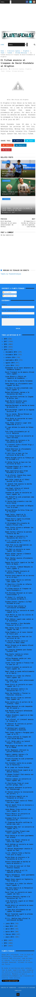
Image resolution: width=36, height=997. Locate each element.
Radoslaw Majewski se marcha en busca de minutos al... (19, 406)
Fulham (10, 53)
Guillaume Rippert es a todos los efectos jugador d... (18, 467)
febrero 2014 (11, 934)
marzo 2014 (10, 932)
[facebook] (27, 2)
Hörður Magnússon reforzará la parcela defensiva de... (16, 751)
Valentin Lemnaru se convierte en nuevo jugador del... (18, 779)
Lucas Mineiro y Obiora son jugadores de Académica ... (16, 377)
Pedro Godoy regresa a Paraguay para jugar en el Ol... (19, 733)
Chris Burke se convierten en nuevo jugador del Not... (18, 419)
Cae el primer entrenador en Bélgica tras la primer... (19, 506)
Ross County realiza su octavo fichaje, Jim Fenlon (16, 655)
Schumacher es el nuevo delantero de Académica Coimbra (19, 368)
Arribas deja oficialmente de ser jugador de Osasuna (18, 910)
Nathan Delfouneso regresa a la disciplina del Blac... (17, 393)
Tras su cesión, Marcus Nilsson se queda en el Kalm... (18, 415)
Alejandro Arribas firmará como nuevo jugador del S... (17, 832)
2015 (6, 347)
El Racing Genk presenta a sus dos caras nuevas (18, 502)
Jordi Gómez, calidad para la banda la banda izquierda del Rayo (17, 209)
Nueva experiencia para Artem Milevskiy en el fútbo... (16, 471)
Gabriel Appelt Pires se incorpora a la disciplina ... (19, 806)
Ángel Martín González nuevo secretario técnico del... (16, 402)
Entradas (7, 292)
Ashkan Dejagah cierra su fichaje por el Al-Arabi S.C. (19, 458)
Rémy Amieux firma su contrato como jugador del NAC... (19, 628)
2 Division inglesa (13, 51)
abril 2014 (10, 929)
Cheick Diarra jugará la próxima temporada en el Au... (17, 519)
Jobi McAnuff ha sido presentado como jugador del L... (19, 498)
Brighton (26, 51)
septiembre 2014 (12, 360)
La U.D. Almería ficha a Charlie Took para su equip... (17, 854)
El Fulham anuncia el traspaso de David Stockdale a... (18, 589)
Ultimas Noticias (21, 53)
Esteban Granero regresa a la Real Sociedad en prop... (18, 602)
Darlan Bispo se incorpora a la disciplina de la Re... (17, 858)
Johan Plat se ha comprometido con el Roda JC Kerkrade (18, 546)
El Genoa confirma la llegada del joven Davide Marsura (18, 737)
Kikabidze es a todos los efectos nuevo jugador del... (18, 676)
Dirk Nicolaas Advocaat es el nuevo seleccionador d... (18, 593)
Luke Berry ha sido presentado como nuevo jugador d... (19, 389)
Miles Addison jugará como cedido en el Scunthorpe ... (19, 620)
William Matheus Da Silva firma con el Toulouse (19, 511)
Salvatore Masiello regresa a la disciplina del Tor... (17, 897)
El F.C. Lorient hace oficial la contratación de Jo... (17, 541)
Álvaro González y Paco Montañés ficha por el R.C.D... (17, 624)
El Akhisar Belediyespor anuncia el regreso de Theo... (18, 849)
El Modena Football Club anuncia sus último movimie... (19, 775)
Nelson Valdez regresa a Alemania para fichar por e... (18, 554)
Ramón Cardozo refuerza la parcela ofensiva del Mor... (18, 532)
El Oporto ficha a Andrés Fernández (19, 381)
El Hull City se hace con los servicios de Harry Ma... (16, 454)
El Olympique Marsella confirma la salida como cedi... (18, 823)
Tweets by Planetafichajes (11, 274)
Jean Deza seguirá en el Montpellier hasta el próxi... (19, 888)
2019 (6, 339)
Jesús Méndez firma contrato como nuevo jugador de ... (18, 810)
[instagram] (34, 2)
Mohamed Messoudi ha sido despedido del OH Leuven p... (18, 707)
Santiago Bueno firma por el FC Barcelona (14, 172)
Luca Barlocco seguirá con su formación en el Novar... (16, 797)
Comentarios (9, 296)
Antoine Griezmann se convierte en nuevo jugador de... (18, 668)
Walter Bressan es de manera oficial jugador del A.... (19, 646)
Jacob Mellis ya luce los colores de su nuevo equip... (19, 615)
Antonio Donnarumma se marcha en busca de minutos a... (17, 862)
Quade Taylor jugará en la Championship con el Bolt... (16, 515)
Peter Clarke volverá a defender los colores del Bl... (19, 528)
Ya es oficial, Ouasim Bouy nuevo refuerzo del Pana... (18, 476)
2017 (6, 341)
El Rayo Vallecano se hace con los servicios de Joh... (18, 637)
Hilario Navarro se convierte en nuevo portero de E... (17, 814)
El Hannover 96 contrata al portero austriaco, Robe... (18, 724)
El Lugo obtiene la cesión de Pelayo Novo (19, 428)
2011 (6, 946)
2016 (6, 344)
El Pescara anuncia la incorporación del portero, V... (19, 793)
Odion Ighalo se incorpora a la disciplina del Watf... (17, 441)
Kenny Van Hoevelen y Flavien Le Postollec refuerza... (17, 694)
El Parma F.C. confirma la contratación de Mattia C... (16, 598)
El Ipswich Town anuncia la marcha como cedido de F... (18, 484)
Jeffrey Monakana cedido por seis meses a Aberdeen (18, 659)
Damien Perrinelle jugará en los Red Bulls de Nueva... (19, 563)
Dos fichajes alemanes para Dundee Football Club (18, 650)
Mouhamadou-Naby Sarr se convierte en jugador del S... (19, 827)
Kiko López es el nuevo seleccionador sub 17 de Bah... (19, 681)
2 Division (6, 180)
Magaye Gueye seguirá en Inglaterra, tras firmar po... (19, 880)
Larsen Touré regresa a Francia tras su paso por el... (19, 663)
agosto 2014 (10, 363)
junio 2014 (10, 923)
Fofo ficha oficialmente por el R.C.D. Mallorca (17, 432)
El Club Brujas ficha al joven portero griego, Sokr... (17, 784)
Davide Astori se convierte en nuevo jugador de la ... (19, 906)
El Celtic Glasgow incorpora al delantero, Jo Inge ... (17, 572)
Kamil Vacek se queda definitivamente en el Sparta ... (19, 672)
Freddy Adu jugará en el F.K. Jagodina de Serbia (16, 871)
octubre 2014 (11, 357)
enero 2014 (10, 937)
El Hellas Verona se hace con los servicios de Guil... (18, 463)
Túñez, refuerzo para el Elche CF (15, 192)
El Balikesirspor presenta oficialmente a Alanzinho (15, 729)
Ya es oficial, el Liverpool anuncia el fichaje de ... (19, 720)
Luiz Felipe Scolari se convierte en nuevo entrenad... (19, 437)
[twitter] (30, 2)
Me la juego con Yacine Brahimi (17, 767)
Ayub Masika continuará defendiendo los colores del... (18, 711)
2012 (6, 943)
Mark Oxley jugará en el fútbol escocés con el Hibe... (17, 480)
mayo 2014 (10, 926)
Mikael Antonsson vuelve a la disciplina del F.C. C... (16, 689)
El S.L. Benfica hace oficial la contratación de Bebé (17, 919)
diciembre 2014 (12, 352)
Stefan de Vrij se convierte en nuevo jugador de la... (19, 611)
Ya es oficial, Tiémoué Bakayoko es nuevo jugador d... (19, 567)
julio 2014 (10, 365)
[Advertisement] (18, 18)
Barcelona (6, 162)
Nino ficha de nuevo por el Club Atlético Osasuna (17, 867)
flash (2, 53)
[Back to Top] (18, 994)
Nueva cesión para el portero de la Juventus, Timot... (18, 703)
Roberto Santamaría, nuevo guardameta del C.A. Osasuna (19, 875)
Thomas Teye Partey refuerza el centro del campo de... (17, 840)
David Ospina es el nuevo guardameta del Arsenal (19, 836)
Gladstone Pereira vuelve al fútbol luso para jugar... (19, 801)
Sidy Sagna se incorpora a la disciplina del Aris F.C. (16, 537)
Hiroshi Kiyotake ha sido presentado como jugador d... (19, 759)
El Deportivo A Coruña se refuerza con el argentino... (18, 585)
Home (2, 44)
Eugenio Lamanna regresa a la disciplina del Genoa (16, 755)
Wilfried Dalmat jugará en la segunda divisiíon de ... (19, 410)
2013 (6, 940)
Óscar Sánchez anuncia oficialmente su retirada (19, 559)
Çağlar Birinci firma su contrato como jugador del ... (18, 698)
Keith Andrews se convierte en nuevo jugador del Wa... (19, 845)
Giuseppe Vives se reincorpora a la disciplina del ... (18, 819)
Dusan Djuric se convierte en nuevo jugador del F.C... (18, 685)
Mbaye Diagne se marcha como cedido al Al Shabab (19, 746)
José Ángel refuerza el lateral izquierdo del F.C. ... (17, 489)
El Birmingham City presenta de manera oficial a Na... (17, 524)
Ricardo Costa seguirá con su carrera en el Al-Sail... (19, 576)
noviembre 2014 (12, 355)
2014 (6, 349)
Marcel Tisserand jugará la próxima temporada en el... (19, 915)
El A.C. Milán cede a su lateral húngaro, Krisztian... (17, 742)
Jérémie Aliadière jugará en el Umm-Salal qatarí (19, 716)
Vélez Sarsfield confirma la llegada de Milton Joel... (19, 397)
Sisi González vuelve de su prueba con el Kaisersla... (18, 764)
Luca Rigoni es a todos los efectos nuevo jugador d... (18, 884)
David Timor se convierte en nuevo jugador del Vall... (18, 893)
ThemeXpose (12, 987)
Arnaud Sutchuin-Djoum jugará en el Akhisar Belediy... (19, 771)
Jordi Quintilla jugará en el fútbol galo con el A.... (19, 902)
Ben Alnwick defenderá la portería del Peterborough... (18, 788)
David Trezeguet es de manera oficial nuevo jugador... (19, 373)
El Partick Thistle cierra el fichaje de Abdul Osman (16, 641)
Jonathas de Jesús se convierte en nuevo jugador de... (18, 493)
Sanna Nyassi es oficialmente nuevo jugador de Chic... (18, 384)
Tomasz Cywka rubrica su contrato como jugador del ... (18, 580)
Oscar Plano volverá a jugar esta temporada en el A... (18, 423)
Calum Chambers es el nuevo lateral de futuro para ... (19, 633)
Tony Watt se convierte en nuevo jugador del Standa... (17, 550)
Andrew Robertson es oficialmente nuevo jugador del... (18, 450)
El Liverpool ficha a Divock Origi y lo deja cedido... (19, 445)
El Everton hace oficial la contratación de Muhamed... (16, 607)
